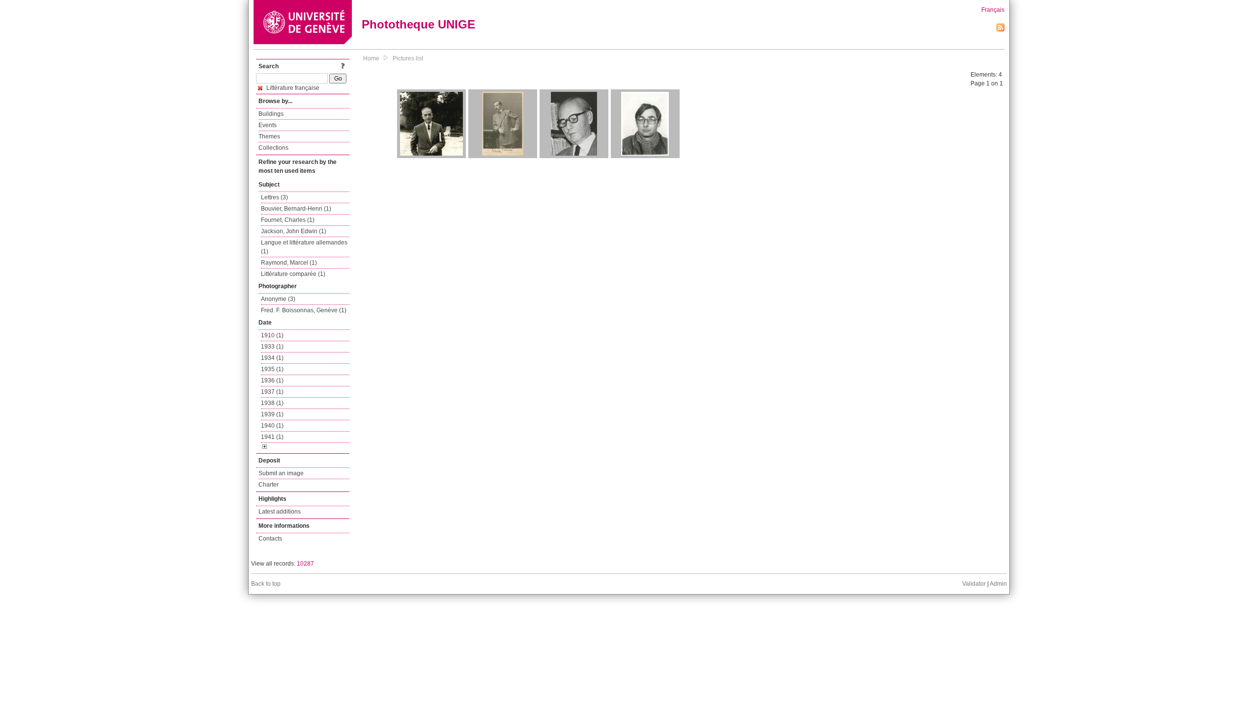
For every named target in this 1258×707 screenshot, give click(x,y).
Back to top (266, 583)
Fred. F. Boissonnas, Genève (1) (303, 310)
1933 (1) (272, 346)
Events (267, 125)
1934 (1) (272, 357)
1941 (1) (272, 437)
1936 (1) (272, 380)
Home (371, 58)
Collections (273, 147)
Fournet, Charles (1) (287, 220)
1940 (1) (272, 425)
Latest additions (279, 511)
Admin (998, 583)
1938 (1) (272, 403)
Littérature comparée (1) (293, 274)
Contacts (270, 538)
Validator (974, 583)
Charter (268, 484)
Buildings (271, 113)
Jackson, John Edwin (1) (293, 231)
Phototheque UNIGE (418, 24)
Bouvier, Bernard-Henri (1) (296, 208)
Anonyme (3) (278, 299)
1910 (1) (272, 335)
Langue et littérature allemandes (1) (304, 247)
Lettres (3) (274, 197)
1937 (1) (272, 391)
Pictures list (408, 58)
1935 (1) (272, 369)
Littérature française (292, 87)
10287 (305, 563)
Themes (269, 136)
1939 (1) (272, 414)
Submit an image (281, 473)
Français (992, 9)
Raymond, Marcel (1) (289, 262)
